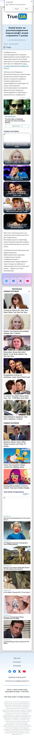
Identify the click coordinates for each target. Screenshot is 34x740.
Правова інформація (17, 677)
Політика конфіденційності (17, 681)
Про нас (17, 658)
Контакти (17, 662)
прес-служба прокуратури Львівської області (16, 66)
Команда (17, 666)
